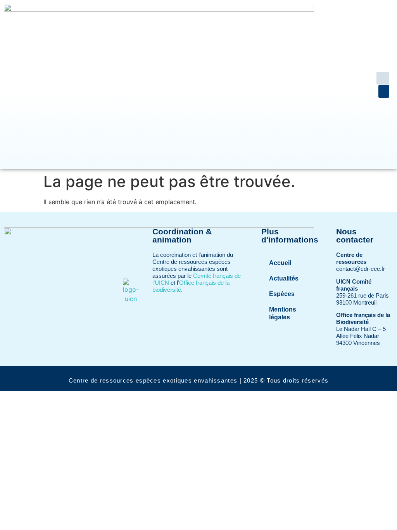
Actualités (284, 278)
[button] (382, 78)
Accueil (280, 263)
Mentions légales (282, 313)
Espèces (282, 294)
